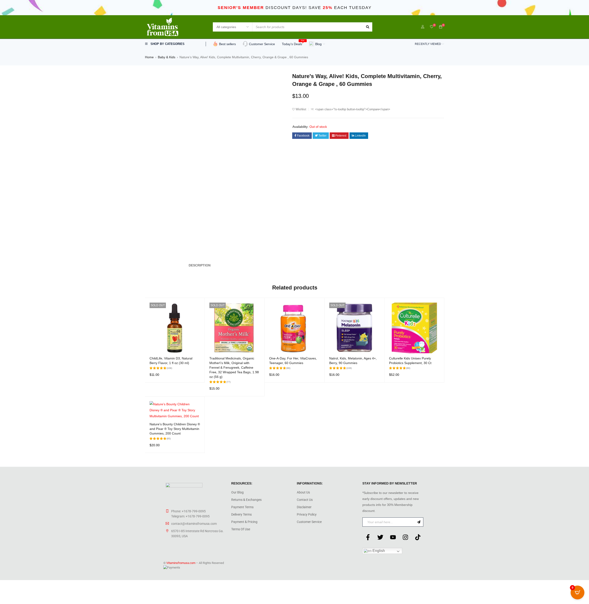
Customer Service (309, 522)
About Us (303, 492)
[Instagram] (405, 537)
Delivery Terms (241, 514)
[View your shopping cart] (440, 27)
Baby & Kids (166, 57)
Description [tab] (200, 265)
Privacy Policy (307, 514)
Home (149, 57)
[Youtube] (393, 537)
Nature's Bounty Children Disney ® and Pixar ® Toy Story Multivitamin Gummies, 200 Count (175, 428)
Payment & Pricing (244, 522)
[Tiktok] (418, 537)
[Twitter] (380, 537)
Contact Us (305, 500)
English (378, 551)
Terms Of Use (240, 529)
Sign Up (418, 522)
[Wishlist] (431, 27)
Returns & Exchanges (246, 500)
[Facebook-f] (368, 537)
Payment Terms (242, 507)
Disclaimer (304, 507)
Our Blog (237, 492)
